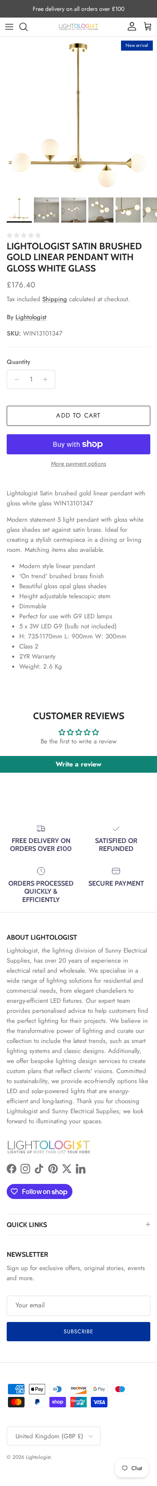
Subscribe (78, 1331)
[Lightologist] (78, 27)
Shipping (54, 299)
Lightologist (30, 317)
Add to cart (78, 415)
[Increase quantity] (47, 379)
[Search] (27, 27)
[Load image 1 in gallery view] (78, 114)
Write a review (78, 764)
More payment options (78, 463)
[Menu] (9, 27)
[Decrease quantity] (14, 379)
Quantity (18, 362)
